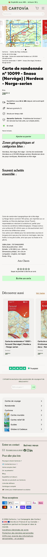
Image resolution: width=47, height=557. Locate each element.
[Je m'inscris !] (33, 387)
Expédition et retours (9, 477)
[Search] (43, 14)
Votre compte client (9, 467)
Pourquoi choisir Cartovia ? (12, 461)
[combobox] (23, 14)
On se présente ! (8, 470)
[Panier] (37, 8)
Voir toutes (40, 293)
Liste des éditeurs (8, 483)
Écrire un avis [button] (23, 278)
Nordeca (5, 152)
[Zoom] (37, 43)
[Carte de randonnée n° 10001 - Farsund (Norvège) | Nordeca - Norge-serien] (19, 327)
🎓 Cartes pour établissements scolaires (16, 490)
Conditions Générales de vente (15, 530)
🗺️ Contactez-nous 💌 (10, 464)
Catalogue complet (9, 486)
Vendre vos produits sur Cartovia (13, 480)
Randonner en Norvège (27, 156)
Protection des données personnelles (17, 533)
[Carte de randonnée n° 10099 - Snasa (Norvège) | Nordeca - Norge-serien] (23, 192)
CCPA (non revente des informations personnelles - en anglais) (17, 537)
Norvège (13, 152)
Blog (3, 474)
